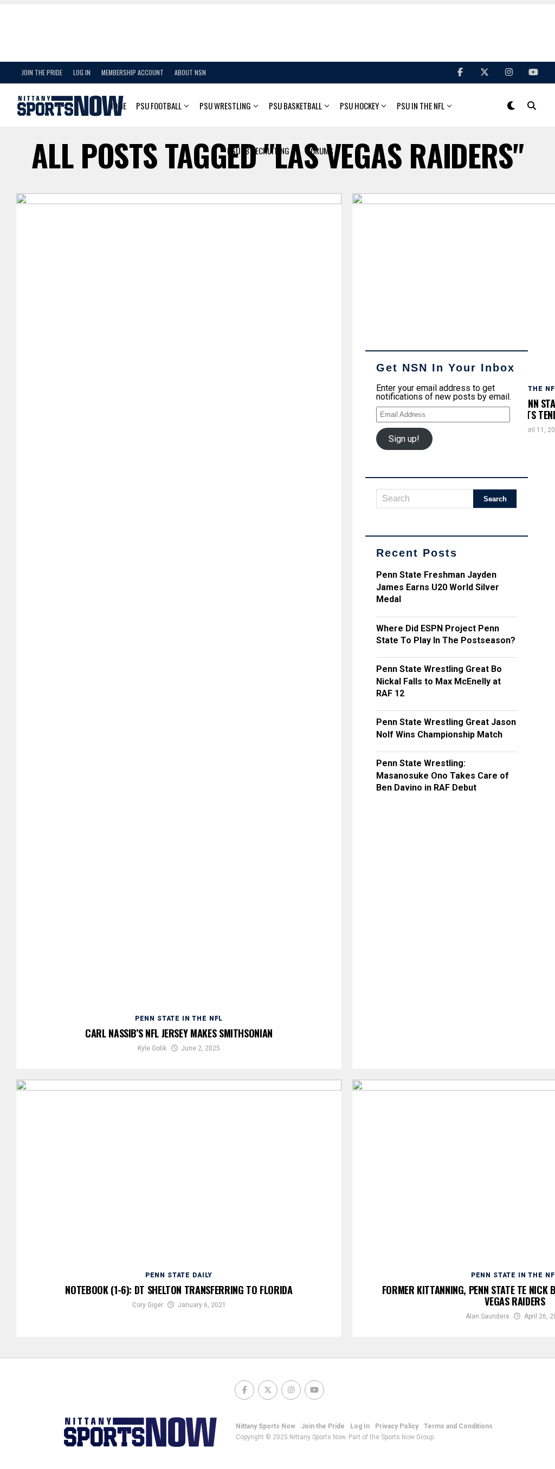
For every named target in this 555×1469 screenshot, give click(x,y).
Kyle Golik (152, 1048)
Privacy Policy (396, 1426)
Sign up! (404, 439)
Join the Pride (42, 72)
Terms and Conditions (458, 1426)
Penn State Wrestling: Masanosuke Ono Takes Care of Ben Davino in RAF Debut (442, 775)
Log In (82, 72)
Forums (320, 150)
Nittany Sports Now (265, 1426)
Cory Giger (147, 1305)
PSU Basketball (295, 106)
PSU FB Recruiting (258, 150)
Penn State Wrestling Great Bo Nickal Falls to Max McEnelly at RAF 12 (439, 681)
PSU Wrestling (225, 106)
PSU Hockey (359, 106)
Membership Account (132, 72)
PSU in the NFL (420, 106)
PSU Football (159, 106)
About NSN (190, 72)
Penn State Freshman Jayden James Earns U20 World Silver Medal (437, 587)
